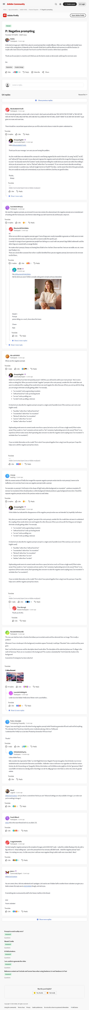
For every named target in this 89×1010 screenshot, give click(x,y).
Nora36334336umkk (17, 632)
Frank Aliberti (14, 817)
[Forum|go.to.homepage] (16, 4)
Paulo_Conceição (15, 721)
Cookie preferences (37, 1007)
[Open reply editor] (44, 85)
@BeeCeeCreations (11, 796)
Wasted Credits (9, 941)
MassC (12, 790)
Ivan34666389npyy (16, 207)
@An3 (7, 823)
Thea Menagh (21, 607)
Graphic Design (19, 67)
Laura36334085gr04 (20, 692)
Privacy (28, 1007)
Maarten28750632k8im (21, 228)
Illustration (9, 67)
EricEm (12, 39)
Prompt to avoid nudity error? (13, 931)
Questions (7, 938)
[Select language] (60, 4)
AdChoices (75, 1007)
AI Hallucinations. (10, 951)
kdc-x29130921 (15, 355)
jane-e (12, 871)
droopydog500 (19, 140)
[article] (44, 122)
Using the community (10, 1007)
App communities (13, 9)
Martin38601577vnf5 (16, 109)
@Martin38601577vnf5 (19, 145)
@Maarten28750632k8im (23, 274)
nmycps (12, 475)
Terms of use (21, 1007)
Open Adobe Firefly (78, 15)
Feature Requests (33, 9)
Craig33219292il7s (16, 841)
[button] (4, 5)
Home (5, 9)
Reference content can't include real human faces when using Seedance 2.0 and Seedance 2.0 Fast (35, 971)
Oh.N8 (19, 269)
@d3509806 (27, 886)
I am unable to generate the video (15, 961)
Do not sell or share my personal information (56, 1007)
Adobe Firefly (23, 9)
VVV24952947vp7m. (20, 752)
